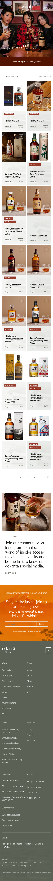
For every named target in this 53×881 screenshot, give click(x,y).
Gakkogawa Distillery (11, 748)
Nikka (4, 697)
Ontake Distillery (9, 737)
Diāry (29, 729)
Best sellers (7, 670)
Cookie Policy (25, 862)
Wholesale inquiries (11, 814)
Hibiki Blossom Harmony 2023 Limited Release (14, 339)
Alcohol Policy (33, 797)
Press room (7, 825)
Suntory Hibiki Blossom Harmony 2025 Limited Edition (14, 231)
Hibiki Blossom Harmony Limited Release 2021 (36, 397)
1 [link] (20, 477)
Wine (29, 670)
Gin (28, 691)
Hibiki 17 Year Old (37, 120)
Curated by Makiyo (11, 686)
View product (8, 126)
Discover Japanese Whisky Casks (26, 61)
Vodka (30, 686)
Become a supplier (10, 820)
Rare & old (7, 675)
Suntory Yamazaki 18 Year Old (13, 285)
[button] (46, 7)
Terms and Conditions (10, 865)
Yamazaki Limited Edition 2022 (12, 400)
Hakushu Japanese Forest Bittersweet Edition (37, 174)
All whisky (6, 708)
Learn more (10, 572)
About (30, 734)
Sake (29, 675)
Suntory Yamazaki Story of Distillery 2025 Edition (39, 340)
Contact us (32, 792)
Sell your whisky (34, 786)
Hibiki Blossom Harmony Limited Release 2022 (36, 457)
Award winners (9, 702)
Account (31, 740)
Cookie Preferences (9, 862)
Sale (4, 713)
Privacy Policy (37, 862)
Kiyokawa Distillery (10, 743)
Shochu (30, 681)
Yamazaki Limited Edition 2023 (37, 285)
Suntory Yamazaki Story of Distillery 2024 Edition (14, 458)
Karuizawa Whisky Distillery (10, 731)
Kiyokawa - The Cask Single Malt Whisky (13, 175)
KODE (29, 865)
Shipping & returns (35, 781)
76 (48, 477)
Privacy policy (27, 632)
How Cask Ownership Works (12, 761)
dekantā (5, 859)
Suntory (5, 691)
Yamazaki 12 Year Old (38, 235)
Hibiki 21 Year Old (12, 120)
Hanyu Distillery (9, 754)
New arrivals (8, 681)
